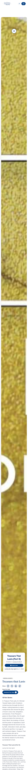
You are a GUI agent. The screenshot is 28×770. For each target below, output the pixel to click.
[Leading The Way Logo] (7, 4)
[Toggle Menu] (23, 3)
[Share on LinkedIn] (15, 686)
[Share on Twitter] (11, 686)
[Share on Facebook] (8, 686)
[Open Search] (19, 3)
